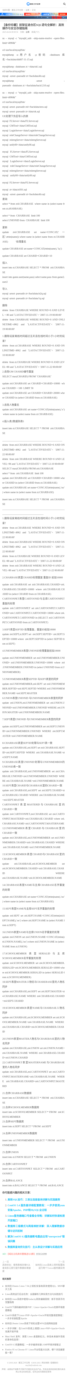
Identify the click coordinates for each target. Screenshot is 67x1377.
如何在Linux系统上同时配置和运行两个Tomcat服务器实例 (50, 1266)
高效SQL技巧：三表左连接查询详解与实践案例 (34, 1199)
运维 (27, 10)
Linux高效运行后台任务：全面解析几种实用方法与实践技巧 (34, 1294)
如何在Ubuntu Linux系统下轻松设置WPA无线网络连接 (31, 1323)
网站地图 (45, 1363)
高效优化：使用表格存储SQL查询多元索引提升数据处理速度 (16, 1268)
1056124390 (41, 1254)
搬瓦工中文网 (33, 3)
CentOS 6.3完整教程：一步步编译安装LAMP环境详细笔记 (33, 1344)
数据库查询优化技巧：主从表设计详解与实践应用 (35, 1247)
